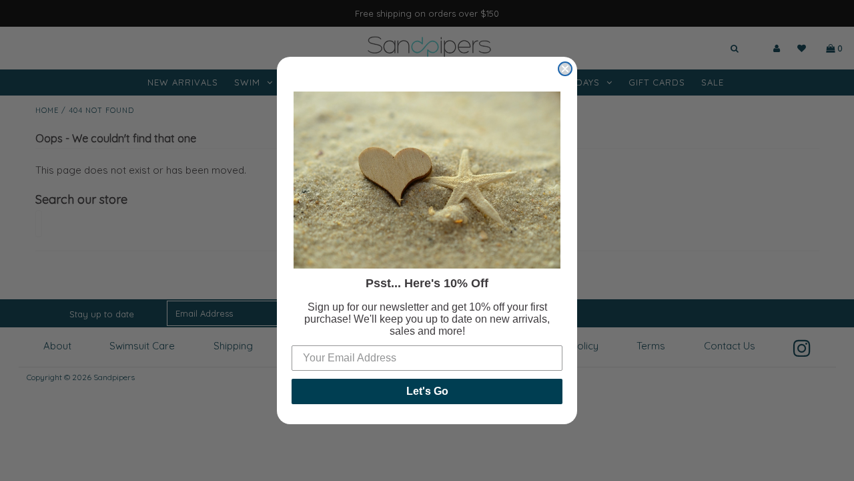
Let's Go (427, 391)
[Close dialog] (565, 68)
